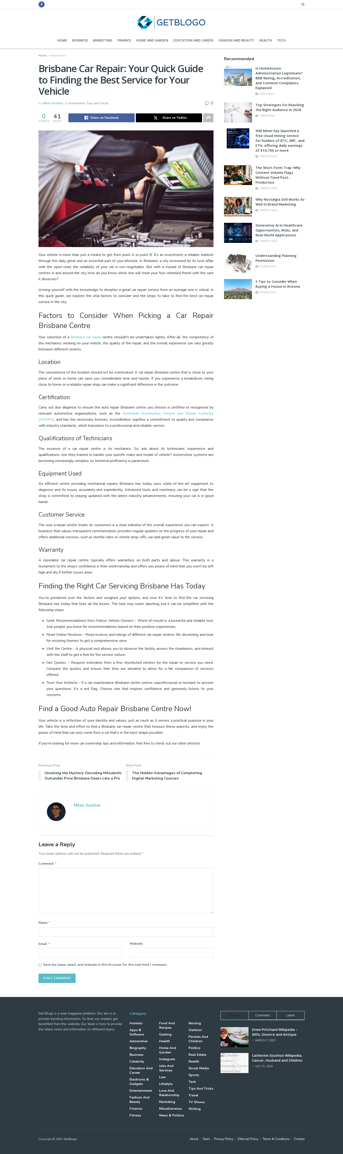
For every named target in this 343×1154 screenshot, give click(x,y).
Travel (193, 1095)
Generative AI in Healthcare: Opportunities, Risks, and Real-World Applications (279, 230)
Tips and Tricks (97, 103)
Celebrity (137, 1061)
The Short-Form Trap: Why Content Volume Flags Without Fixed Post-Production (278, 175)
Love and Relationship (169, 1092)
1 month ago (267, 188)
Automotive (58, 55)
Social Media (199, 1068)
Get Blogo (70, 1139)
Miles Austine (53, 103)
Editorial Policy (248, 1139)
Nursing (195, 1023)
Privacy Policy (223, 1139)
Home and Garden (152, 40)
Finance (124, 40)
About (194, 1139)
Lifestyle (165, 1084)
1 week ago (266, 116)
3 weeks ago (267, 156)
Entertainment (141, 1090)
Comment (47, 863)
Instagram (167, 1059)
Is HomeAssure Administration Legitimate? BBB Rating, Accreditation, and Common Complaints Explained (279, 78)
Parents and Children (198, 1039)
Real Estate (197, 1055)
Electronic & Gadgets (139, 1081)
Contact (299, 1139)
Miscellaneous (170, 1108)
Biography (138, 1048)
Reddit (194, 1061)
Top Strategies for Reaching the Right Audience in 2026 (280, 107)
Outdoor (195, 1030)
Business (80, 40)
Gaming (165, 1034)
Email (44, 943)
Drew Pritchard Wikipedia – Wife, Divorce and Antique (275, 1032)
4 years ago (267, 266)
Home (62, 40)
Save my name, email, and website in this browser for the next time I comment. (105, 964)
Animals (136, 1023)
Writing (195, 1109)
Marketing (102, 40)
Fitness (135, 1115)
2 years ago (267, 292)
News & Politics (171, 1115)
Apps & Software (137, 1032)
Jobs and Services (166, 1068)
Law (162, 1077)
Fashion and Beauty (236, 40)
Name (44, 922)
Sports (194, 1075)
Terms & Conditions (276, 1139)
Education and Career (193, 40)
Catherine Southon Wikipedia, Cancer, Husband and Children (277, 1058)
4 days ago (266, 94)
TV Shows (197, 1102)
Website (136, 943)
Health (265, 40)
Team (206, 1139)
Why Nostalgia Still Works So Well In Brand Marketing (280, 201)
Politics (194, 1048)
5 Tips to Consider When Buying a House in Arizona (278, 284)
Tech (281, 40)
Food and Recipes (167, 1025)
